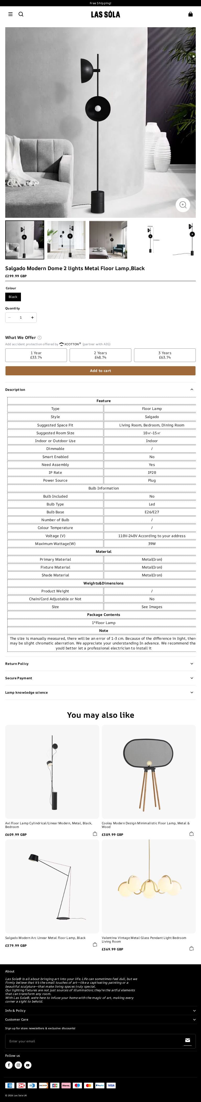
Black (13, 296)
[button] (10, 14)
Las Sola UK (20, 1095)
